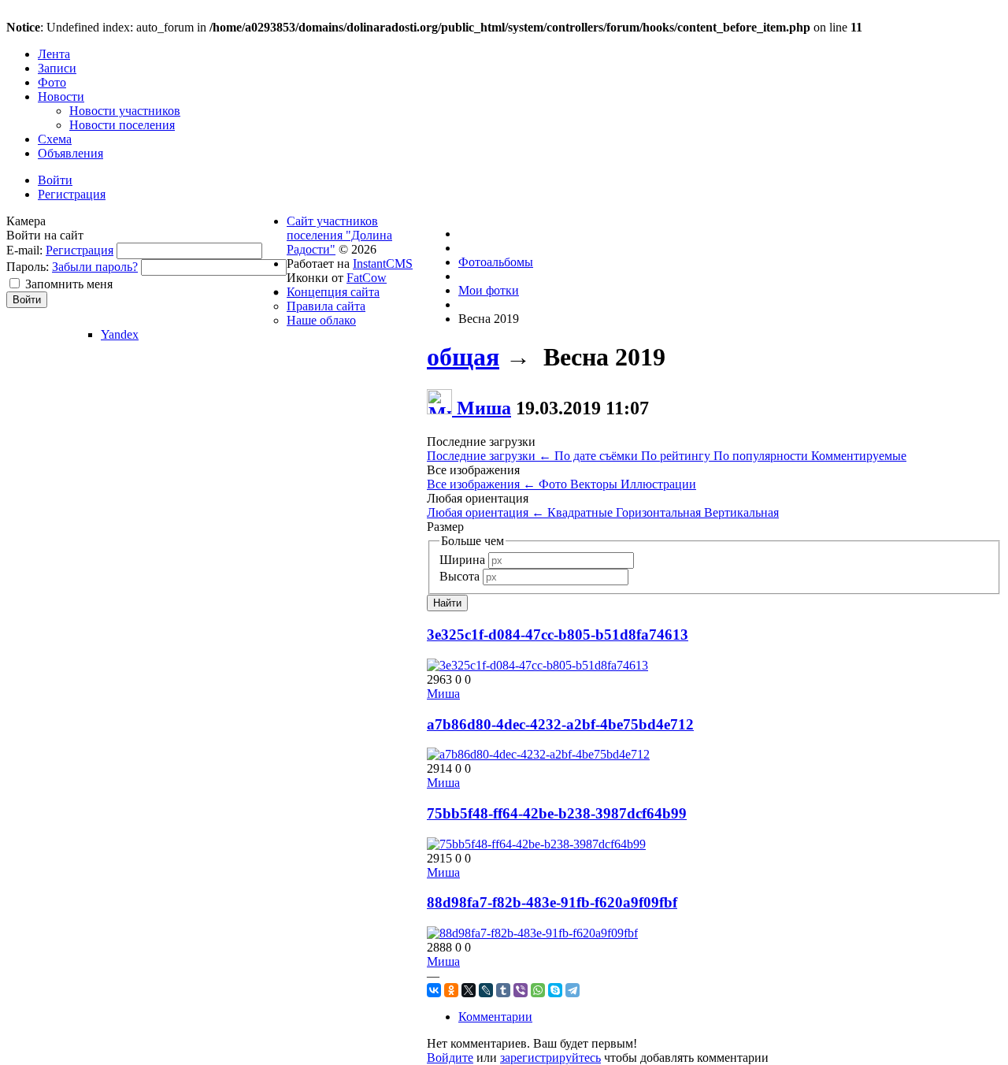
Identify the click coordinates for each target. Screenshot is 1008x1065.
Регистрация (79, 250)
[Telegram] (572, 990)
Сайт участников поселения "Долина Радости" (339, 235)
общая (463, 357)
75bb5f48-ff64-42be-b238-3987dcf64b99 (557, 813)
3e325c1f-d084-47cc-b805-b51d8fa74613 (557, 634)
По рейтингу (677, 455)
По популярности (762, 455)
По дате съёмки (597, 455)
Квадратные (581, 512)
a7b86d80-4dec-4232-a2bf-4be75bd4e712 (560, 724)
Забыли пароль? (95, 266)
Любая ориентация (485, 512)
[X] (468, 990)
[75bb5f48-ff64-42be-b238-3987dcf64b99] (536, 844)
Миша (484, 408)
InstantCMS (383, 263)
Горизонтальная (660, 512)
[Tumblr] (503, 990)
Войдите (450, 1057)
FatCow (366, 277)
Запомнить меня (69, 284)
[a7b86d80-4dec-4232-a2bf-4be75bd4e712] (538, 754)
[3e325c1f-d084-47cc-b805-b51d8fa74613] (537, 665)
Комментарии (495, 1016)
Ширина (462, 559)
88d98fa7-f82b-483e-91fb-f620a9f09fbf (552, 902)
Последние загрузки (489, 455)
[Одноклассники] (451, 990)
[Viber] (520, 990)
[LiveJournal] (486, 990)
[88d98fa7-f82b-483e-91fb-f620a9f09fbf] (532, 933)
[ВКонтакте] (434, 990)
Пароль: (27, 266)
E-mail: (24, 250)
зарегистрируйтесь (550, 1057)
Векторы (595, 484)
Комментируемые (858, 455)
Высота (459, 576)
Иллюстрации (658, 484)
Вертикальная (741, 512)
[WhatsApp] (538, 990)
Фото (554, 484)
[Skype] (555, 990)
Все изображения (481, 484)
